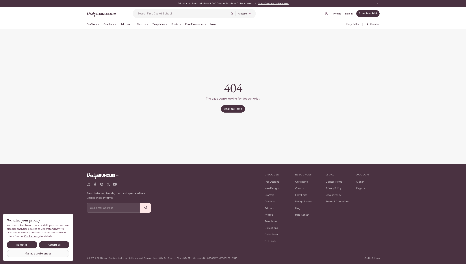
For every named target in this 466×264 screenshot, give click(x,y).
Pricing (337, 13)
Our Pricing (301, 181)
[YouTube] (115, 184)
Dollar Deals (272, 234)
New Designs (272, 188)
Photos (269, 214)
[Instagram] (88, 184)
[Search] (232, 13)
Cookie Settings (372, 258)
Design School (303, 201)
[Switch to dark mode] (327, 13)
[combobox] (182, 13)
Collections (271, 228)
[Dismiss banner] (378, 3)
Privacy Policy (333, 188)
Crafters (269, 195)
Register (361, 188)
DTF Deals (270, 241)
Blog (297, 208)
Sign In (349, 13)
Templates (271, 221)
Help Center (302, 214)
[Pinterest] (101, 184)
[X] (108, 184)
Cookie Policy (333, 195)
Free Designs (272, 181)
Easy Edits (301, 195)
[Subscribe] (145, 208)
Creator (299, 188)
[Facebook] (95, 184)
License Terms (334, 181)
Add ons (269, 208)
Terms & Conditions (337, 201)
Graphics (270, 201)
